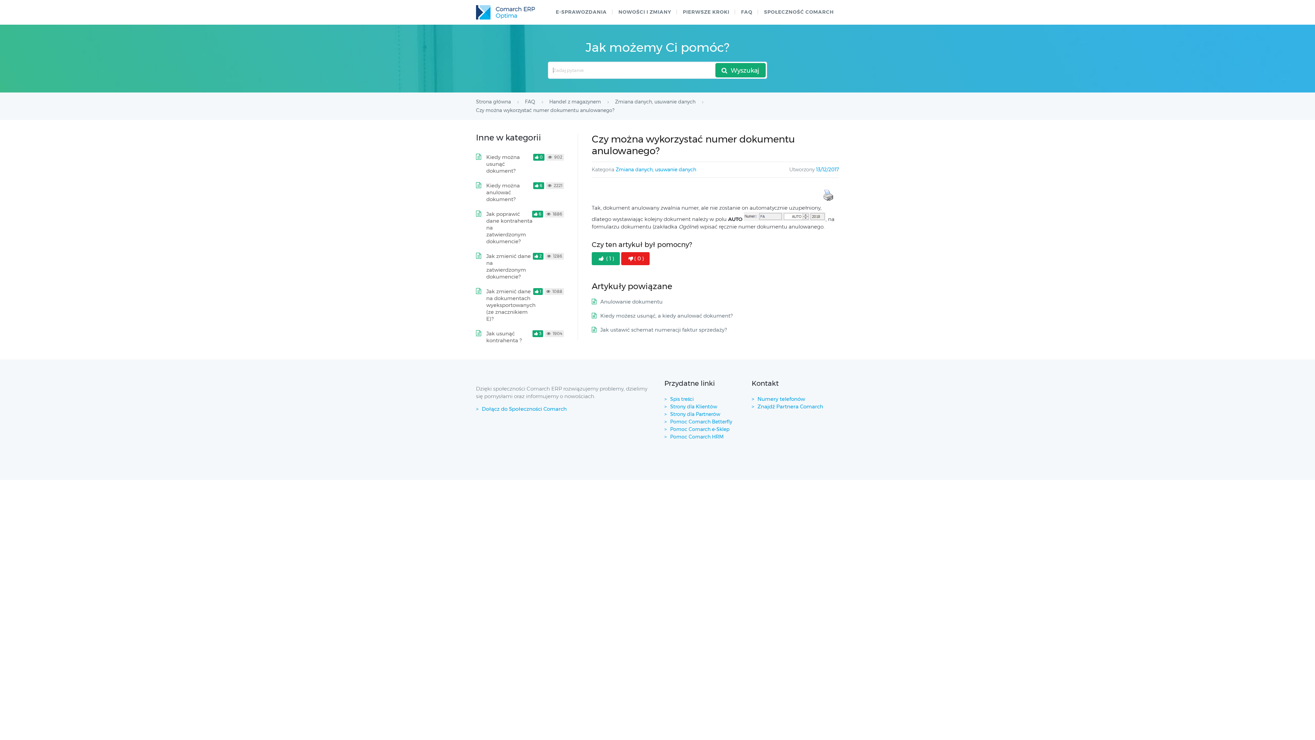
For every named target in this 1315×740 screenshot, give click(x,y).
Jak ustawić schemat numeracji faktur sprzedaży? (663, 329)
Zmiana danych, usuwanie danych (656, 169)
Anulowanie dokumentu (631, 301)
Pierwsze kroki (706, 12)
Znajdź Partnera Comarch (790, 406)
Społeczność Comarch (799, 12)
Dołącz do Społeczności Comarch (524, 409)
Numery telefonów (781, 399)
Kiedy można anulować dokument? (503, 192)
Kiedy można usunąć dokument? (503, 164)
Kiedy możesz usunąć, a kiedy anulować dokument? (666, 315)
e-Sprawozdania (581, 12)
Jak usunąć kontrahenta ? (504, 337)
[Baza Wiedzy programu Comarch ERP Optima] (505, 12)
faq (746, 12)
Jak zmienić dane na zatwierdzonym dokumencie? (508, 266)
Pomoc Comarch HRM (697, 437)
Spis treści (682, 399)
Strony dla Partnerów (695, 414)
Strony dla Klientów (693, 407)
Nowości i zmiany (644, 12)
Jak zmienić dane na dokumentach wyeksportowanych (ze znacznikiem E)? (511, 305)
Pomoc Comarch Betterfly (701, 422)
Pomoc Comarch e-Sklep (699, 429)
